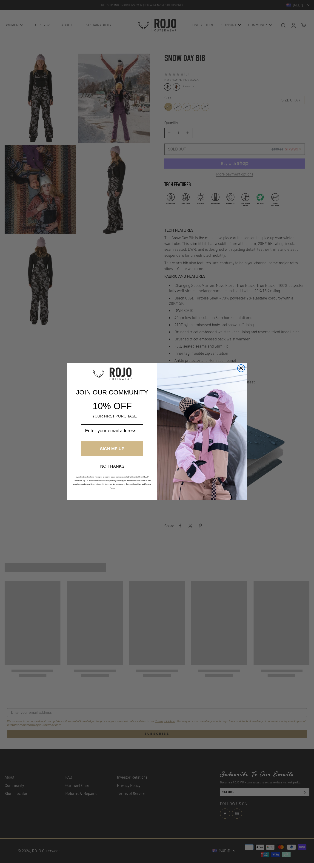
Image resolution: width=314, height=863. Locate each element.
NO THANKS (112, 466)
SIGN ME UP (112, 448)
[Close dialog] (241, 368)
